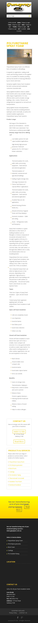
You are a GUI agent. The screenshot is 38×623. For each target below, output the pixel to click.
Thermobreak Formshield (16, 478)
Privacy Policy (13, 613)
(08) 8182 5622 (11, 594)
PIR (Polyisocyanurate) (15, 465)
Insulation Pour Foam (15, 481)
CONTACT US (23, 613)
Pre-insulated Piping (15, 475)
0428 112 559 (19, 431)
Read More (19, 441)
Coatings (11, 472)
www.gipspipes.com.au (14, 531)
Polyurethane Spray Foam (16, 462)
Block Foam (12, 468)
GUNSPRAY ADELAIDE (18, 610)
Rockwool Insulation (15, 485)
